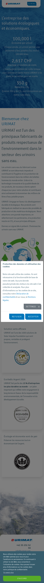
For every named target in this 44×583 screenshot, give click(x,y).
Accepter (33, 316)
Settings (31, 306)
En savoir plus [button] (8, 572)
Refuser (17, 316)
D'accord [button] (22, 578)
